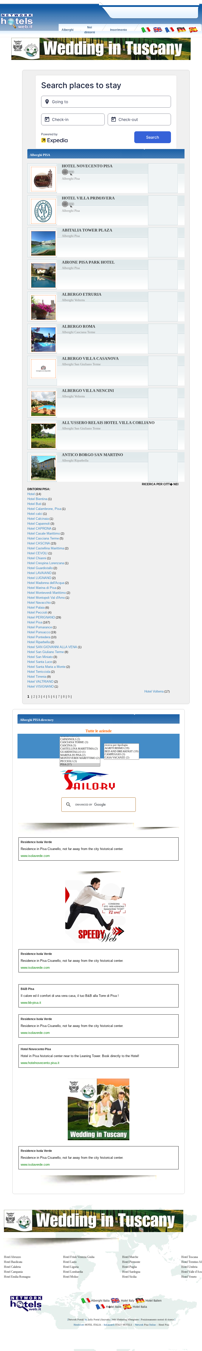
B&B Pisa (27, 989)
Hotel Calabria (12, 1267)
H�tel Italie (113, 1307)
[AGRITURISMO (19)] (121, 748)
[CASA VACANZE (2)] (121, 757)
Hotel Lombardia (73, 1272)
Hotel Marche (130, 1257)
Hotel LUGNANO (39, 578)
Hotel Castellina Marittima (45, 548)
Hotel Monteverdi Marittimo (46, 593)
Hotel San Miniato (40, 657)
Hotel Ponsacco (38, 632)
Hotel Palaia (36, 607)
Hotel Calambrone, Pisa (44, 509)
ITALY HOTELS (123, 1324)
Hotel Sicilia (129, 1276)
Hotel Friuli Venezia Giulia (78, 1257)
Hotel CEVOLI (37, 553)
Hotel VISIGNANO (40, 686)
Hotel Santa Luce (39, 662)
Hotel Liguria (71, 1267)
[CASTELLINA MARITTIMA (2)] (80, 749)
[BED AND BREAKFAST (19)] (121, 751)
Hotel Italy (127, 1300)
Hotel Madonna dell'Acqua (45, 583)
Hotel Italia (139, 1307)
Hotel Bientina (37, 499)
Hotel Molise (70, 1276)
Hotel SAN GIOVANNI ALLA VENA (52, 647)
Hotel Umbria (189, 1267)
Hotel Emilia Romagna (17, 1276)
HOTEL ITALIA (93, 1324)
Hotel (31, 494)
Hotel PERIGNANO (41, 617)
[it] (146, 29)
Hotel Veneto (189, 1276)
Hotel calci (34, 514)
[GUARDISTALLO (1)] (80, 752)
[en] (158, 29)
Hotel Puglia (129, 1267)
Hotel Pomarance (39, 627)
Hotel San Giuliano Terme (45, 652)
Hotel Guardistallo (40, 568)
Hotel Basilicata (13, 1262)
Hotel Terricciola (38, 672)
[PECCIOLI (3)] (80, 761)
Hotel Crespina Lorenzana (45, 563)
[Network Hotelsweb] (17, 21)
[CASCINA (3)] (80, 745)
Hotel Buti (34, 504)
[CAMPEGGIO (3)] (121, 754)
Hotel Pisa (34, 622)
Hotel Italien (153, 1300)
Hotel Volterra (154, 691)
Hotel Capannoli (38, 523)
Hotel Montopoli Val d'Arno (46, 597)
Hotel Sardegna (131, 1272)
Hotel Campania (13, 1272)
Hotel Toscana (189, 1257)
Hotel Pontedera (38, 637)
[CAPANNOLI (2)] (80, 739)
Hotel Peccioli (37, 612)
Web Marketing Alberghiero (125, 1319)
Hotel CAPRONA (39, 528)
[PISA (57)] (80, 764)
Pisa (146, 1324)
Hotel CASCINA (38, 543)
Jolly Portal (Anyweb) (99, 1319)
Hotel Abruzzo (12, 1257)
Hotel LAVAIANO (39, 573)
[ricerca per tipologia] (121, 745)
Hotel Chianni (36, 558)
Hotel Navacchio (39, 602)
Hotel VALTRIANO (40, 681)
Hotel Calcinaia (38, 519)
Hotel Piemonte (131, 1262)
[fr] (169, 29)
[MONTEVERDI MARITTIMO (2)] (80, 758)
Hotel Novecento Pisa (36, 1049)
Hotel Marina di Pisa (41, 588)
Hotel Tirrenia (36, 676)
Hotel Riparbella (38, 642)
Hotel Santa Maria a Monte (46, 667)
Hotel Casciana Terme (43, 538)
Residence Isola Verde (36, 842)
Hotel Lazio (70, 1262)
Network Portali (76, 1319)
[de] (181, 29)
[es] (193, 29)
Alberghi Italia (100, 1300)
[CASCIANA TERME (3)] (80, 742)
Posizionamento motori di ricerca (157, 1319)
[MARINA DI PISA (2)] (80, 755)
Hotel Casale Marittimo (43, 533)
